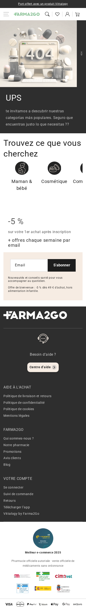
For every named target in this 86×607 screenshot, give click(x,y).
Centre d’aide (40, 367)
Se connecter (13, 487)
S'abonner (61, 265)
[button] (47, 14)
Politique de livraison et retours (27, 396)
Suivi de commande (18, 494)
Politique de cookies (18, 409)
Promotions (12, 451)
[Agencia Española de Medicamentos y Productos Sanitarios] (22, 576)
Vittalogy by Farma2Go (21, 513)
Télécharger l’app (16, 507)
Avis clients (12, 458)
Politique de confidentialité (24, 402)
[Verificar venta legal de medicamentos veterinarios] (22, 588)
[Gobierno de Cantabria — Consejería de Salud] (63, 588)
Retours (9, 500)
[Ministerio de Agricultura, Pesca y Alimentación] (43, 588)
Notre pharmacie (16, 445)
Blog (6, 464)
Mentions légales (16, 415)
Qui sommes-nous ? (18, 438)
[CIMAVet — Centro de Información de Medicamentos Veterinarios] (63, 576)
